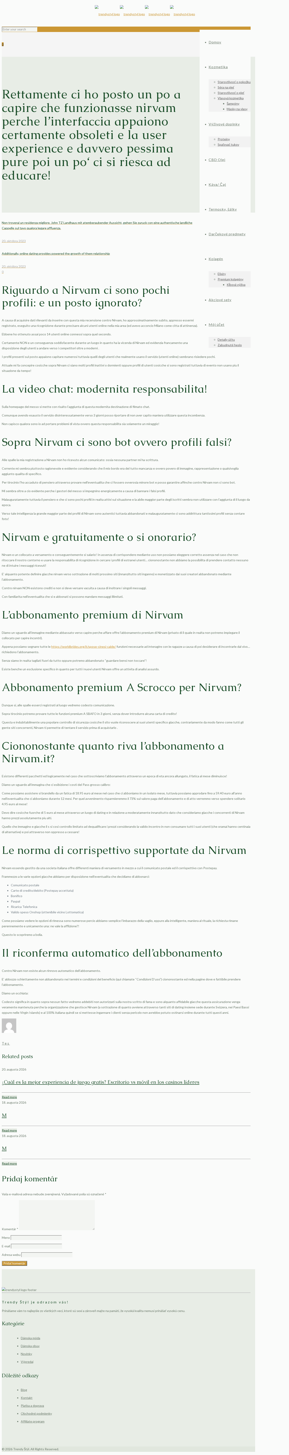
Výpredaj (27, 1362)
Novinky (26, 1354)
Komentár (10, 1229)
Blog (24, 1390)
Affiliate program (32, 1421)
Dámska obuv (30, 1346)
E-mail (6, 1246)
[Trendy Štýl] (145, 14)
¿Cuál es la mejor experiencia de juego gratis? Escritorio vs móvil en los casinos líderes (100, 1082)
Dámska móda (30, 1338)
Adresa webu (11, 1255)
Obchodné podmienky (36, 1413)
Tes (6, 1043)
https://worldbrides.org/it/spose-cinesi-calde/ (83, 646)
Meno (6, 1237)
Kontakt (27, 1398)
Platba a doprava (32, 1405)
